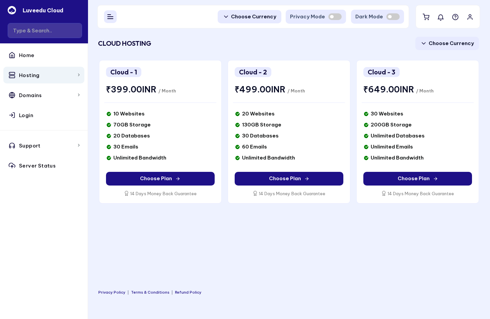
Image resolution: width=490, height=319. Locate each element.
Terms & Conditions (150, 292)
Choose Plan (156, 178)
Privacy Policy (111, 292)
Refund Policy (188, 292)
